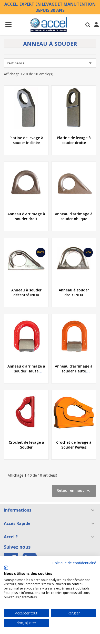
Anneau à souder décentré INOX (26, 293)
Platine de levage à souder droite (74, 140)
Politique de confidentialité (74, 562)
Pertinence (50, 63)
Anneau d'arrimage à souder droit (26, 216)
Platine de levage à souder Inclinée (26, 140)
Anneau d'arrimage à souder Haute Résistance (26, 371)
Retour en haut (74, 491)
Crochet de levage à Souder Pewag (74, 445)
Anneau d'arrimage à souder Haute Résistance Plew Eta (74, 371)
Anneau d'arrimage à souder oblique (74, 216)
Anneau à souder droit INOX (74, 293)
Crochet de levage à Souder (26, 445)
